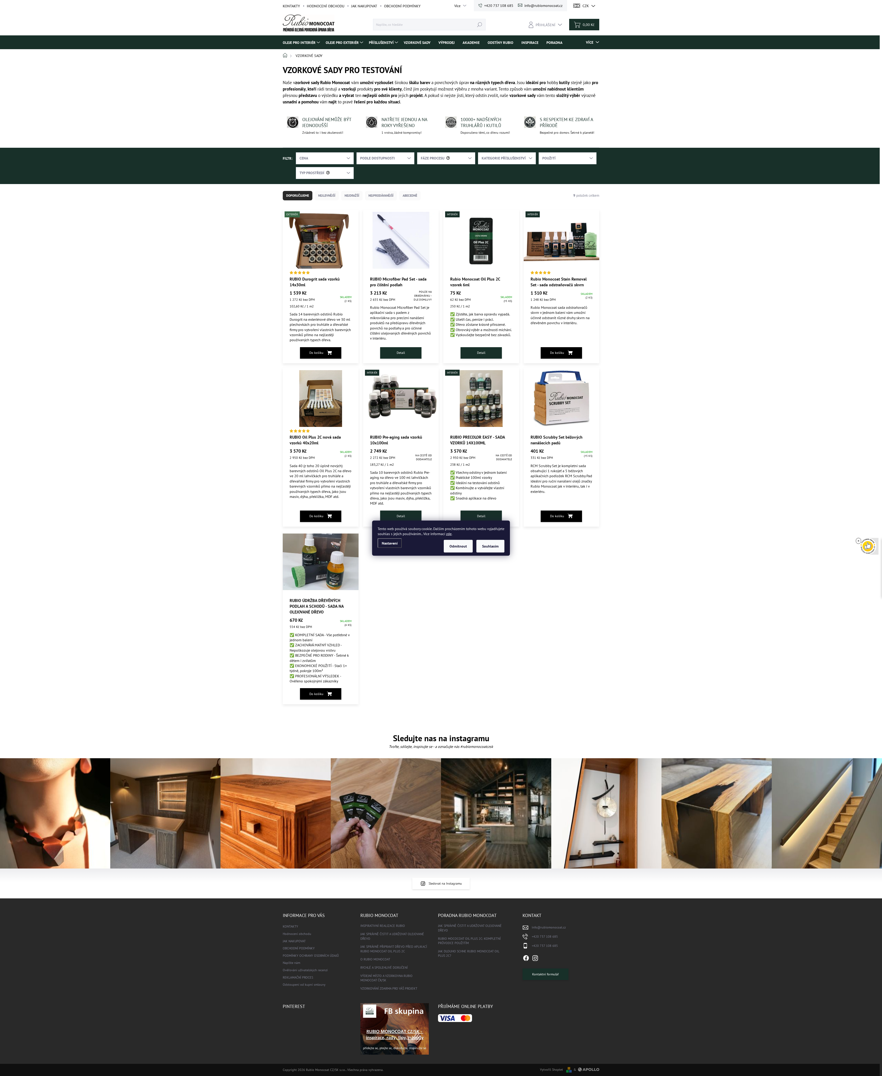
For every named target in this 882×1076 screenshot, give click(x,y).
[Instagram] (535, 957)
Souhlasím (490, 546)
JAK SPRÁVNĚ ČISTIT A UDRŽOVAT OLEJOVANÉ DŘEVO (392, 936)
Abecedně (410, 195)
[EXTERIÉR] (321, 242)
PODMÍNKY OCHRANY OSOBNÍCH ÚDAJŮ (311, 956)
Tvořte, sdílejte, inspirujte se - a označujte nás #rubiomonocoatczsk (441, 746)
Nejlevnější (326, 195)
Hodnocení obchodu (325, 6)
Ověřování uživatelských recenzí (305, 970)
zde (449, 533)
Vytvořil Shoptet (551, 1069)
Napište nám (291, 963)
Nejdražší (352, 195)
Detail (401, 353)
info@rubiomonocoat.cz (549, 927)
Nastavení (390, 543)
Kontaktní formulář (545, 974)
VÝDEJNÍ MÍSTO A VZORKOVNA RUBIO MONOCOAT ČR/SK (386, 978)
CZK (585, 5)
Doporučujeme (297, 195)
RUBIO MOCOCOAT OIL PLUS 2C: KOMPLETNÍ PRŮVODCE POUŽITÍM (469, 941)
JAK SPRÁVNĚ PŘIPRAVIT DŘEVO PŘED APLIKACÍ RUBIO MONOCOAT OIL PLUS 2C (393, 949)
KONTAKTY (291, 6)
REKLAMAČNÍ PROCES (298, 977)
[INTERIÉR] (562, 242)
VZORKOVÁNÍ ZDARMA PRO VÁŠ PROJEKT (388, 988)
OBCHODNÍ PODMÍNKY (402, 6)
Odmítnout (458, 546)
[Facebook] (526, 957)
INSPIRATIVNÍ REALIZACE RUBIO (382, 926)
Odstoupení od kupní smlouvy (304, 984)
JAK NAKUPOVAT (364, 6)
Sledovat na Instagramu (445, 883)
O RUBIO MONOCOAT (375, 959)
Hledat (479, 25)
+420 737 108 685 (545, 936)
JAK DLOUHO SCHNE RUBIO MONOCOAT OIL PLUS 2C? (468, 953)
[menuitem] (302, 42)
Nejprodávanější (380, 195)
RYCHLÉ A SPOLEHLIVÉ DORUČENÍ (384, 967)
